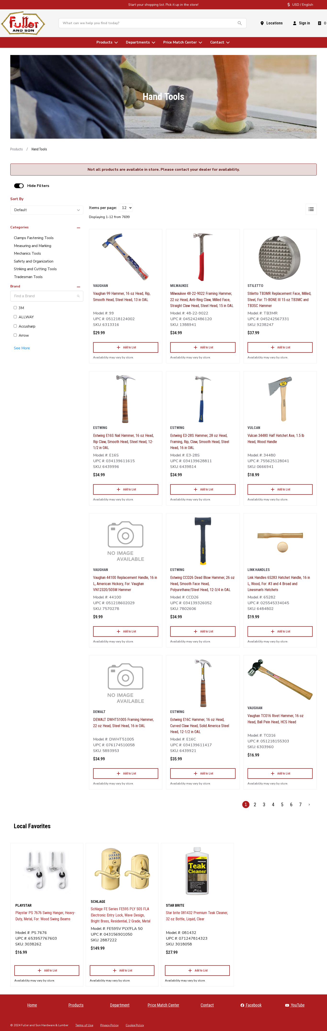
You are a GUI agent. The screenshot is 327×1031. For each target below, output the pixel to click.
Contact (207, 1005)
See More (22, 348)
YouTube (297, 1005)
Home (32, 1005)
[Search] (78, 296)
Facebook (253, 1005)
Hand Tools (39, 149)
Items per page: (103, 207)
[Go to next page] (309, 804)
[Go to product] (125, 257)
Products (16, 149)
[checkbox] (19, 185)
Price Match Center (163, 1005)
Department (120, 1005)
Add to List (129, 347)
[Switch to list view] (311, 209)
